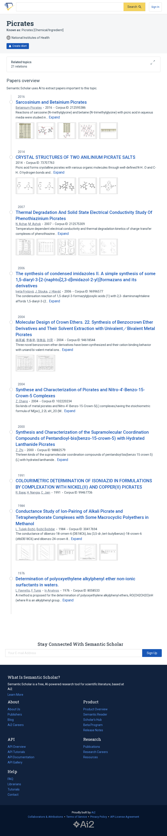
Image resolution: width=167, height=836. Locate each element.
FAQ (10, 779)
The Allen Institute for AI (83, 824)
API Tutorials (16, 752)
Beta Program (93, 725)
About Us (14, 709)
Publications (91, 747)
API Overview (17, 746)
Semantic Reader (95, 714)
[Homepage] (8, 7)
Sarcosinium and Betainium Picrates (51, 102)
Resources (90, 757)
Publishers (15, 714)
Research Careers (95, 752)
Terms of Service (76, 816)
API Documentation (21, 757)
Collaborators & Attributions (45, 816)
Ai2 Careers (16, 725)
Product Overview (95, 709)
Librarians (14, 784)
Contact (13, 794)
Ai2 (93, 812)
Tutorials (14, 789)
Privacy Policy (98, 816)
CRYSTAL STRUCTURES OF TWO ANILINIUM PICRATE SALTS (75, 157)
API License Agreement (124, 816)
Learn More (15, 694)
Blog (12, 720)
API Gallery (15, 762)
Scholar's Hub (92, 719)
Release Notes (93, 730)
